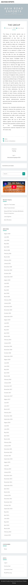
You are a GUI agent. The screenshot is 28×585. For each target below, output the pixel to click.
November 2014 (8, 479)
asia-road (21, 28)
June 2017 (6, 406)
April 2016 (6, 435)
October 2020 (7, 273)
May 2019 (6, 329)
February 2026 (7, 253)
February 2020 (7, 300)
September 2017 (8, 396)
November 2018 (8, 349)
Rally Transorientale (9, 208)
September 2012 (8, 485)
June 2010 (6, 518)
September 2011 (8, 508)
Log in (5, 562)
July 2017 (6, 402)
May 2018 (6, 369)
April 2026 (6, 247)
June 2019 (6, 326)
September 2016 (8, 419)
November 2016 (8, 416)
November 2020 (8, 270)
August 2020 (7, 280)
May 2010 (6, 522)
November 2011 (8, 502)
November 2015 (8, 452)
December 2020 (8, 266)
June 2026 (6, 240)
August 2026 (7, 233)
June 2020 (6, 286)
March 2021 (7, 257)
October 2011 (7, 505)
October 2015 (7, 455)
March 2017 (7, 409)
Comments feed (8, 569)
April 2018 (6, 373)
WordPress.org (8, 572)
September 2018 (8, 356)
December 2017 (8, 386)
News (6, 139)
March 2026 (7, 250)
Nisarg (14, 583)
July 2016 (6, 426)
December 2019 (8, 306)
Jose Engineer (7, 216)
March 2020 (7, 296)
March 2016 (7, 439)
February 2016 (7, 442)
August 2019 (7, 320)
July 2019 (6, 323)
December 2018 (8, 346)
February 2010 (7, 532)
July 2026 (6, 237)
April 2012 (6, 488)
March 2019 (7, 336)
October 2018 (7, 353)
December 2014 (8, 475)
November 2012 (8, 482)
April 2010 (6, 525)
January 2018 (7, 382)
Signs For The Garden (9, 204)
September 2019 (8, 316)
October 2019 (7, 313)
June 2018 (6, 366)
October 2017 (7, 392)
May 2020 (6, 290)
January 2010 (7, 535)
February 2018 (7, 379)
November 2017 (8, 389)
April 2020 (6, 293)
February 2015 (7, 469)
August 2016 (7, 422)
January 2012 (7, 495)
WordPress (19, 581)
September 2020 (8, 276)
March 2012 (7, 492)
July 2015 (6, 465)
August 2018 (7, 359)
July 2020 (6, 283)
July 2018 (6, 363)
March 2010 (7, 528)
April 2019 (6, 333)
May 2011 (6, 512)
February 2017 (7, 412)
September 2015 (8, 459)
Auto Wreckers (7, 220)
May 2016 (6, 432)
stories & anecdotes (10, 141)
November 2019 (8, 310)
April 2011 (6, 515)
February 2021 (7, 260)
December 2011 (8, 498)
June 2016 (6, 429)
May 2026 (6, 243)
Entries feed (7, 566)
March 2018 (7, 376)
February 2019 (7, 339)
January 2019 (7, 343)
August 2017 (7, 399)
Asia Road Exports (7, 2)
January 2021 (7, 263)
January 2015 (7, 472)
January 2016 (7, 445)
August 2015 (7, 462)
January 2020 (7, 303)
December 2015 (8, 449)
